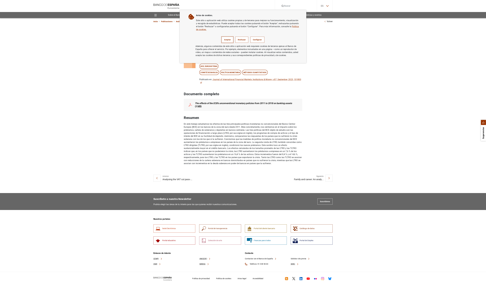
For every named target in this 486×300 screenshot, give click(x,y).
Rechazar (242, 40)
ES (322, 6)
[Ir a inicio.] (166, 6)
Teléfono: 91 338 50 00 (258, 264)
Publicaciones (167, 21)
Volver (330, 21)
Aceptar (227, 40)
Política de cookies (223, 278)
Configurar (257, 40)
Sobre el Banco (174, 15)
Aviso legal (242, 278)
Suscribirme (325, 202)
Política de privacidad (201, 278)
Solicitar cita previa (299, 259)
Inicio (155, 21)
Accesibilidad (258, 278)
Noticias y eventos (313, 15)
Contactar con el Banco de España (259, 259)
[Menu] (155, 15)
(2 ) (243, 105)
